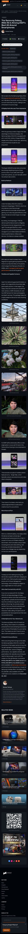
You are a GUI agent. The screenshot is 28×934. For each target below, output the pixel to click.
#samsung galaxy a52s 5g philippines (10, 54)
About (2, 904)
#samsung (12, 48)
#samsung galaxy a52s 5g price (9, 57)
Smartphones (4, 887)
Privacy (3, 909)
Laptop (3, 897)
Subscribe (6, 930)
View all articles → (7, 702)
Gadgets (3, 885)
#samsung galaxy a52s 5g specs (9, 64)
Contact (3, 907)
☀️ (21, 5)
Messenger (21, 39)
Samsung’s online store (19, 665)
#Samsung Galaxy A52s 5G (8, 51)
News (2, 882)
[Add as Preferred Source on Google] (11, 44)
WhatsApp (13, 39)
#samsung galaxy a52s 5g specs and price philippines (12, 67)
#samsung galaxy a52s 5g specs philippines (12, 71)
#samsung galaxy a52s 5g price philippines (12, 61)
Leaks (2, 893)
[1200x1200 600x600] (14, 855)
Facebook (4, 39)
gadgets (6, 11)
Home (2, 11)
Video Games (4, 895)
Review (3, 891)
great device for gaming (12, 98)
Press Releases (5, 889)
